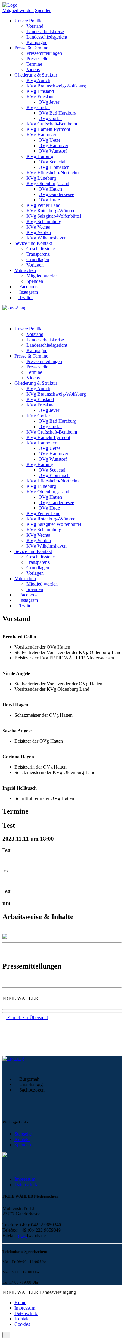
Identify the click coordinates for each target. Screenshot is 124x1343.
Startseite (23, 1133)
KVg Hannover (41, 134)
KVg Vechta (38, 226)
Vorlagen (35, 264)
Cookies (22, 1324)
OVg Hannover (53, 145)
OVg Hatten (50, 188)
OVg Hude (49, 199)
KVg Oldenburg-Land (47, 183)
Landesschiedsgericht (46, 37)
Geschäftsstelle (40, 248)
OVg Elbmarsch (54, 167)
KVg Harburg (39, 156)
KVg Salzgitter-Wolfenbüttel (53, 216)
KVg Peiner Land (43, 205)
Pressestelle (37, 58)
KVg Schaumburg (43, 221)
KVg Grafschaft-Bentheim (51, 123)
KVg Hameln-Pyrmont (48, 129)
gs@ (22, 1235)
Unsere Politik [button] (28, 20)
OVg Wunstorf (53, 150)
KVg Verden (38, 232)
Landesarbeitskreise (45, 31)
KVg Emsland (40, 91)
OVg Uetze (49, 140)
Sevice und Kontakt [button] (33, 243)
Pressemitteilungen (44, 53)
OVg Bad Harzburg (57, 112)
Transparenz (38, 254)
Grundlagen (37, 259)
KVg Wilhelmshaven (46, 237)
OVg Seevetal (52, 161)
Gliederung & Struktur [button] (35, 74)
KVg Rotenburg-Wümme (50, 210)
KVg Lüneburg (41, 178)
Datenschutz (26, 1184)
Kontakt (22, 1139)
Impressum (24, 1179)
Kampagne (36, 42)
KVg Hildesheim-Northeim (52, 172)
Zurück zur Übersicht (27, 1017)
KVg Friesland (40, 96)
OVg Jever (49, 102)
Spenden (43, 10)
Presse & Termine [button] (31, 47)
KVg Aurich (38, 80)
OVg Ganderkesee (56, 194)
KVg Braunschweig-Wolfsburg (56, 85)
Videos (33, 69)
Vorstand (34, 26)
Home (20, 1302)
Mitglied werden (18, 10)
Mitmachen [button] (25, 270)
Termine (34, 64)
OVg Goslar (50, 118)
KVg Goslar (38, 107)
